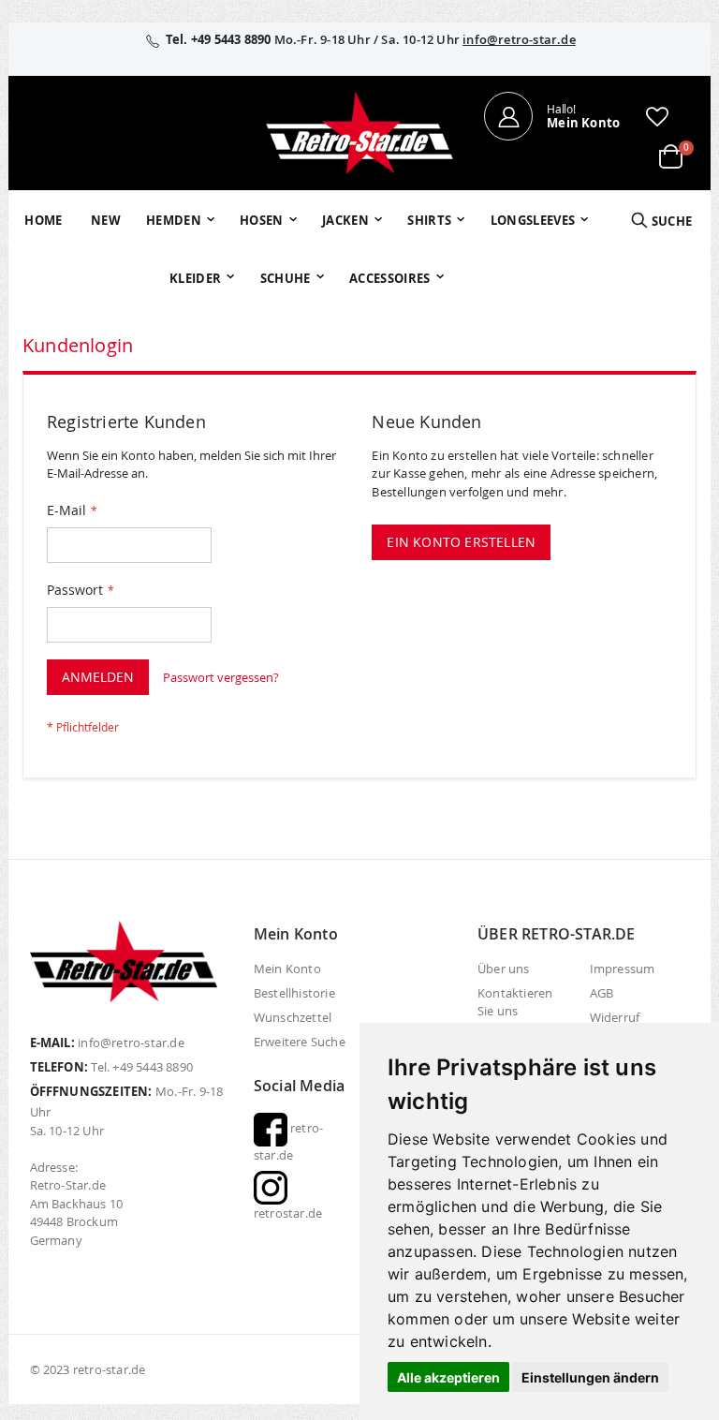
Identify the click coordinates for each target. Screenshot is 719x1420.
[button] (657, 116)
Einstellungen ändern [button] (590, 1377)
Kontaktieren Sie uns (514, 1001)
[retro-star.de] (359, 133)
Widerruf (615, 1017)
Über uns (503, 968)
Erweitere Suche (299, 1041)
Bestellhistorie (294, 992)
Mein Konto (287, 968)
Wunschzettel (292, 1017)
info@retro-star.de (519, 39)
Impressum (622, 968)
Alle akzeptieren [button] (448, 1377)
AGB (602, 992)
